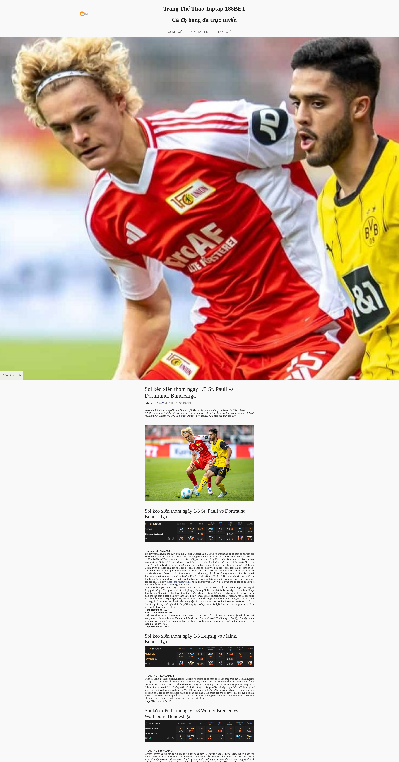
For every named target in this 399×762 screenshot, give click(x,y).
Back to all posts (13, 375)
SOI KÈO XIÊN (176, 32)
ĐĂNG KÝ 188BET (200, 32)
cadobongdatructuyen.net (178, 581)
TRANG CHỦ (223, 32)
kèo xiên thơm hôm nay (233, 695)
